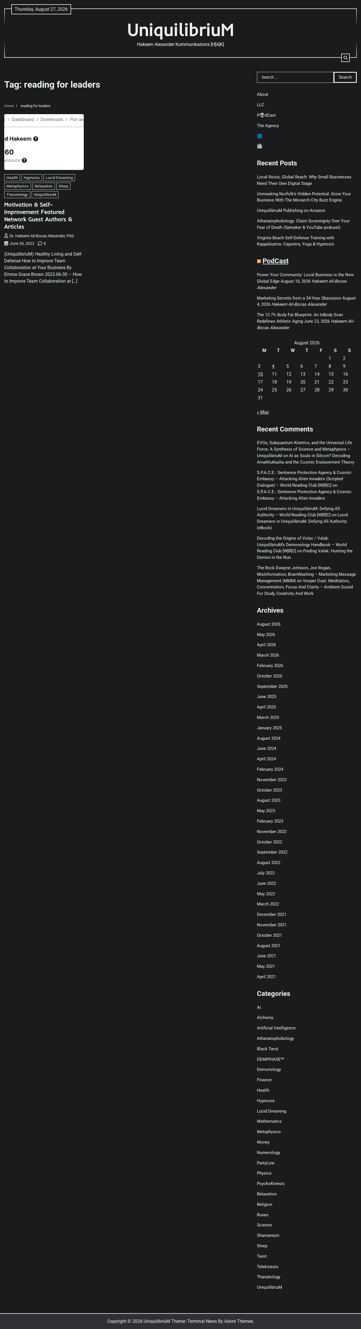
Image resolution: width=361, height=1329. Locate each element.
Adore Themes (238, 1321)
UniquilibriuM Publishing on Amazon (291, 210)
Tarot (262, 1256)
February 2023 (270, 821)
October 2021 (269, 935)
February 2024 (270, 769)
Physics (264, 1173)
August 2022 (268, 862)
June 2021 (266, 955)
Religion (264, 1204)
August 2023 (268, 800)
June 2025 (266, 696)
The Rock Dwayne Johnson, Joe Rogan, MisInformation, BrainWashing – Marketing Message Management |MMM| (306, 574)
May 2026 (266, 634)
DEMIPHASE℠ (270, 1059)
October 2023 (269, 790)
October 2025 (269, 676)
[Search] (345, 58)
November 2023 (272, 779)
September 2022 (272, 852)
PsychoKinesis (271, 1183)
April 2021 (266, 976)
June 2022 (266, 883)
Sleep (64, 186)
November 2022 (272, 831)
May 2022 (266, 893)
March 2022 (268, 904)
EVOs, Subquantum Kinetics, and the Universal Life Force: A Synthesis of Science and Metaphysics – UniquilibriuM (304, 449)
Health (12, 178)
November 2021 (272, 924)
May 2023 (266, 810)
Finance (264, 1079)
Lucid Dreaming (59, 178)
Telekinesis (267, 1266)
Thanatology (17, 194)
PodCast (276, 261)
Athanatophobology (275, 1038)
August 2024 (268, 738)
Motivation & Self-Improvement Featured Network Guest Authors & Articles (38, 215)
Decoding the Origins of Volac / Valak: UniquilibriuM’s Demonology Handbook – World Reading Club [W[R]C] (302, 545)
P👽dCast (266, 115)
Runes (262, 1214)
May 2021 (266, 966)
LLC (260, 104)
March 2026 (268, 655)
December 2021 (271, 914)
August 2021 (268, 945)
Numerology (268, 1152)
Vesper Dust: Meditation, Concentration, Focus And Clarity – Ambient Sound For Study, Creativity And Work (305, 587)
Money (263, 1142)
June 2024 (266, 748)
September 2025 (272, 686)
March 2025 (268, 717)
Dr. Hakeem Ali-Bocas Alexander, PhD (42, 236)
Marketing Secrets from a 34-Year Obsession (299, 298)
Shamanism (268, 1235)
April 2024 (266, 758)
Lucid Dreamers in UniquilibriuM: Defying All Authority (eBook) (302, 521)
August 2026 (268, 624)
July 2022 (266, 873)
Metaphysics (17, 186)
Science (264, 1225)
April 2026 (266, 644)
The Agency (268, 125)
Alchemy (265, 1017)
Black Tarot (267, 1048)
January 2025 (269, 727)
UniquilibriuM (180, 29)
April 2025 (266, 707)
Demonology (269, 1069)
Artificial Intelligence (276, 1028)
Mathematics (269, 1121)
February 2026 (270, 665)
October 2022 (269, 842)
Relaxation (44, 186)
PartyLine (265, 1163)
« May (263, 412)
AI (259, 1007)
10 (260, 374)
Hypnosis (32, 178)
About (262, 94)
